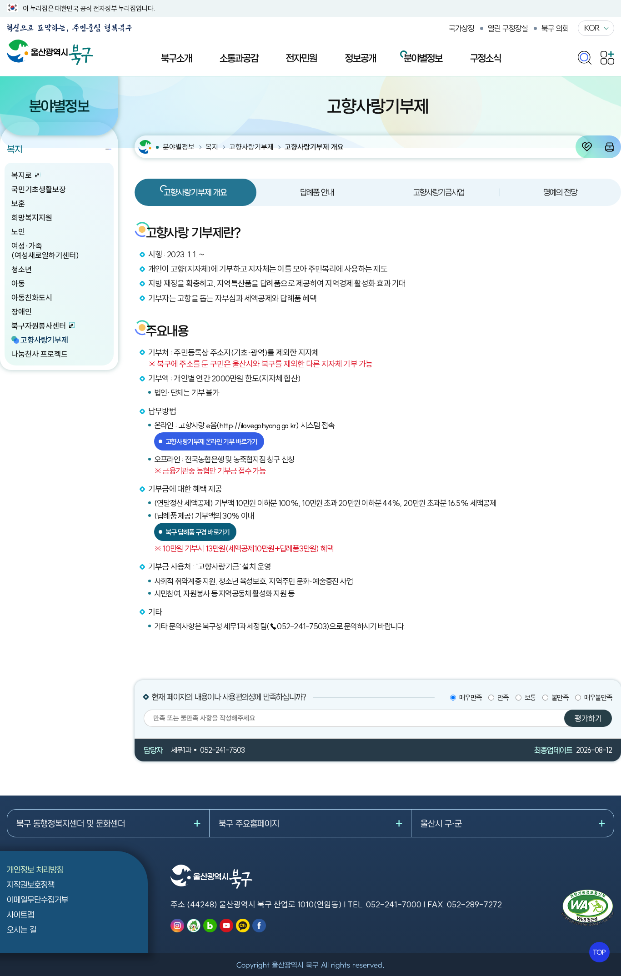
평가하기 (588, 718)
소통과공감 (239, 57)
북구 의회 (555, 28)
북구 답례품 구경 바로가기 (197, 532)
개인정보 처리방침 (35, 869)
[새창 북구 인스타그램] (177, 925)
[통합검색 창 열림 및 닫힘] (584, 55)
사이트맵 (20, 914)
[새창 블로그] (210, 925)
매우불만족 (598, 697)
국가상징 (461, 28)
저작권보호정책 (31, 884)
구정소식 (485, 57)
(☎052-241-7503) (298, 626)
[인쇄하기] (609, 146)
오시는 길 (21, 929)
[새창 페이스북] (259, 925)
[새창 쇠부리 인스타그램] (193, 925)
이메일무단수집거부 (37, 899)
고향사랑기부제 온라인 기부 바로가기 (211, 441)
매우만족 (470, 697)
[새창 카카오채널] (243, 925)
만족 (502, 697)
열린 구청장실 (508, 28)
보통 (530, 697)
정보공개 (360, 57)
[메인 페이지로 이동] (50, 44)
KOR (591, 27)
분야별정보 (423, 57)
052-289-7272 (474, 904)
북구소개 (176, 57)
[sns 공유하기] (587, 146)
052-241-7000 (393, 904)
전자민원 (301, 57)
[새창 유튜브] (226, 925)
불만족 (559, 697)
